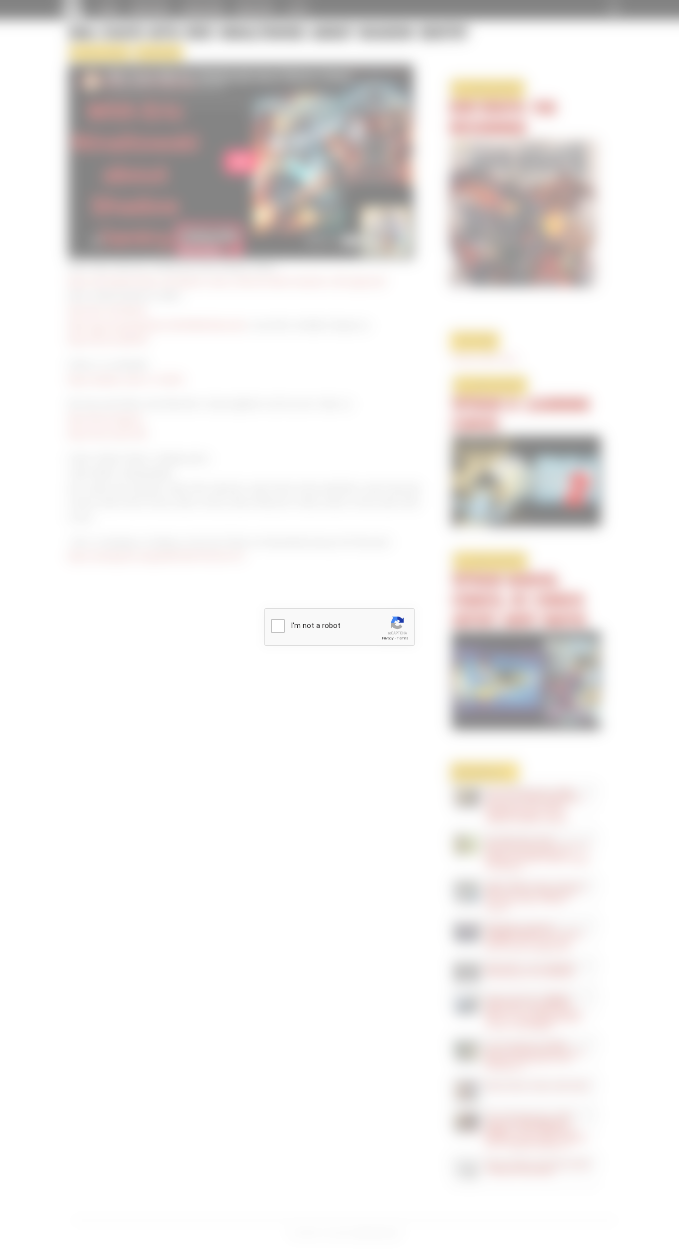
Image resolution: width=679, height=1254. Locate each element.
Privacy (388, 638)
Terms (403, 638)
